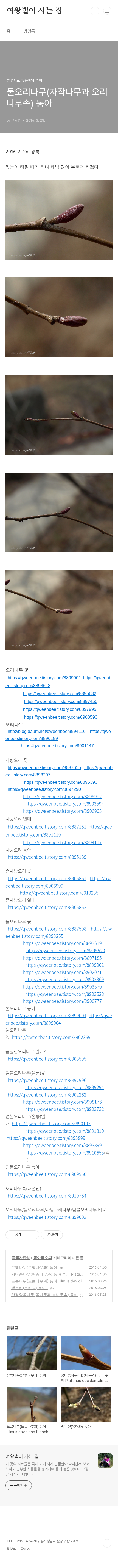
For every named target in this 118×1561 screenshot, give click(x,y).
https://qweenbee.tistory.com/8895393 (60, 782)
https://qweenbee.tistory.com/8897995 (59, 709)
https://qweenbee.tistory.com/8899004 (47, 1015)
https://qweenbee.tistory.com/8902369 (64, 979)
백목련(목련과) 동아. (29, 1287)
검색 (95, 11)
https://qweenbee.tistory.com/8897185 (62, 957)
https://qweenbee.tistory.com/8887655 (44, 767)
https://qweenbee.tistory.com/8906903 (62, 810)
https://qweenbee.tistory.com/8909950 (47, 1174)
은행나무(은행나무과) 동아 (34, 1267)
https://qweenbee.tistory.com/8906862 (47, 907)
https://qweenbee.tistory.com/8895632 (59, 693)
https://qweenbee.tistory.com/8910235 (59, 892)
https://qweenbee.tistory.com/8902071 (62, 972)
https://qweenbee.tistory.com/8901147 (57, 746)
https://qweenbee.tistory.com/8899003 (47, 1217)
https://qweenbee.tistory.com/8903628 (64, 994)
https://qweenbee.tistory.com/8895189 (47, 856)
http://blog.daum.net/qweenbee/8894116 (47, 731)
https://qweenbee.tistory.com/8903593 (60, 717)
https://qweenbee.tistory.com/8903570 (62, 986)
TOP (107, 1543)
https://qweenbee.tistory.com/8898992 (62, 796)
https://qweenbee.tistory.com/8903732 (64, 1109)
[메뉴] (107, 11)
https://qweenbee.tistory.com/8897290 (44, 789)
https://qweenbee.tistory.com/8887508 (47, 928)
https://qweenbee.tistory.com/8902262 (47, 1094)
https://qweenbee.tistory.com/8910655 (64, 1152)
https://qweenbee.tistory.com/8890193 (51, 1123)
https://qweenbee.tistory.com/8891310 (64, 1130)
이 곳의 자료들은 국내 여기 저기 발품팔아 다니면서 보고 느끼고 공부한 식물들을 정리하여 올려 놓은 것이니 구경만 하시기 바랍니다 (47, 1469)
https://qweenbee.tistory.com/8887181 (47, 826)
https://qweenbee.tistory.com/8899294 (64, 1087)
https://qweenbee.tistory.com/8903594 (64, 803)
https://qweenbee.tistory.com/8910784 (47, 1195)
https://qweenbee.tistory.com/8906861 (47, 878)
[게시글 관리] (33, 1235)
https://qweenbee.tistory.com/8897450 (60, 701)
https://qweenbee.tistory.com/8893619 (62, 943)
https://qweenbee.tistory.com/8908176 (62, 1101)
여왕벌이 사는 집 (34, 11)
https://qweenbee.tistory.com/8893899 (46, 1137)
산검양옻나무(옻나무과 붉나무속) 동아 (44, 1294)
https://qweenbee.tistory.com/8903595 (47, 1058)
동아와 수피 (42, 1257)
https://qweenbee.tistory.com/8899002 (64, 964)
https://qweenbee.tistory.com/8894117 (62, 842)
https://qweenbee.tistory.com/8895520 (65, 950)
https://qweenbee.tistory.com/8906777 (62, 1001)
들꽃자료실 (21, 1257)
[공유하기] (26, 1235)
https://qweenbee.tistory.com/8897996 (47, 1080)
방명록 (29, 31)
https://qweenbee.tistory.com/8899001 (44, 677)
